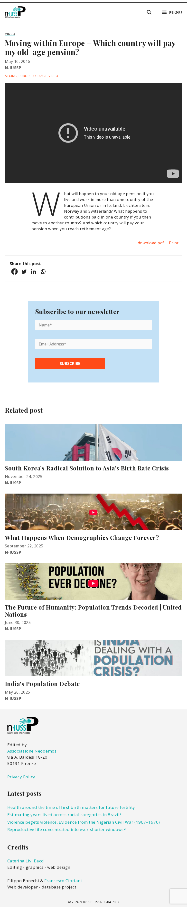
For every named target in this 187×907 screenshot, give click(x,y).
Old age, (40, 76)
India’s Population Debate (42, 683)
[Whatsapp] (43, 271)
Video (10, 34)
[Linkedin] (33, 271)
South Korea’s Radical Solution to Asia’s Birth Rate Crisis (87, 468)
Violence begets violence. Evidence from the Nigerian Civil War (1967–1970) (83, 822)
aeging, (12, 76)
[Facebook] (14, 271)
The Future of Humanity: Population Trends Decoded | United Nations (93, 610)
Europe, (26, 76)
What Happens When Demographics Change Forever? (82, 537)
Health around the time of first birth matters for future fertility (71, 807)
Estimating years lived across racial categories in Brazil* (64, 814)
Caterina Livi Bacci (26, 861)
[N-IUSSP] (15, 12)
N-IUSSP (13, 67)
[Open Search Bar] (149, 12)
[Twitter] (24, 271)
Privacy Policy (21, 777)
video (53, 76)
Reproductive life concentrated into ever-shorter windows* (66, 829)
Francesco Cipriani (63, 880)
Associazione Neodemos (31, 751)
